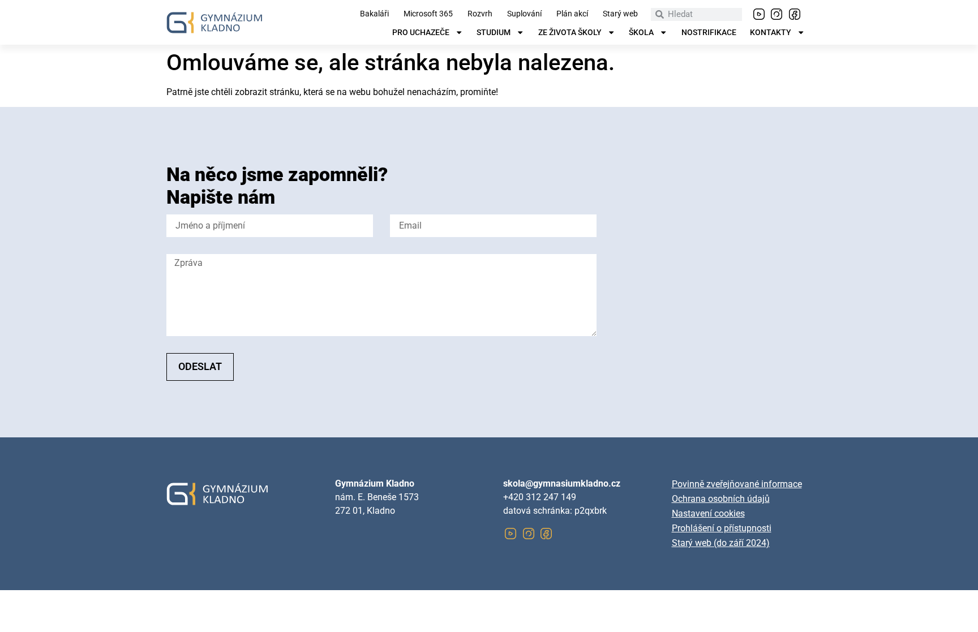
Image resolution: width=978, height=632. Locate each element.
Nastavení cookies (708, 513)
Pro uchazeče (420, 32)
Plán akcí (572, 14)
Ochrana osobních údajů (721, 498)
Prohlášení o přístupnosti (721, 528)
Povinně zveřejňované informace (737, 484)
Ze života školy (570, 32)
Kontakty (770, 32)
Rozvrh (479, 14)
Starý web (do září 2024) (721, 543)
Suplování (524, 14)
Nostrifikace (708, 32)
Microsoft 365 (428, 14)
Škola (641, 32)
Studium (494, 32)
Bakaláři (374, 14)
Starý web (620, 14)
